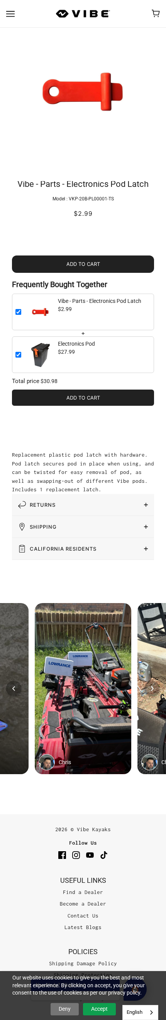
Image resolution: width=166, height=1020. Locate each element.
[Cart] (156, 13)
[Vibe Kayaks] (83, 13)
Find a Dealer (83, 892)
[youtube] (89, 855)
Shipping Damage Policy (83, 963)
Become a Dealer (83, 904)
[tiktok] (103, 855)
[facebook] (62, 855)
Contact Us (83, 915)
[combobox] (140, 1012)
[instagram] (76, 855)
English (134, 1012)
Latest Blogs (83, 927)
